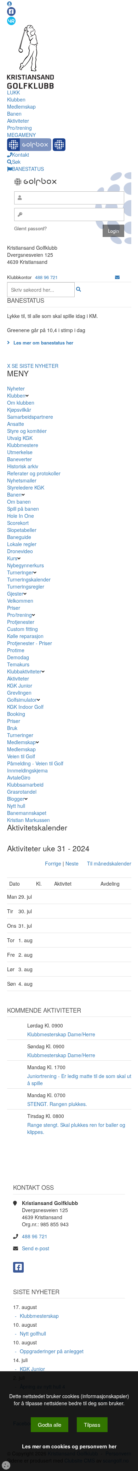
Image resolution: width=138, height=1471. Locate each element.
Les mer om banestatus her (43, 342)
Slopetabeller (21, 529)
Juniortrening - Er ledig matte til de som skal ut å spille (79, 1079)
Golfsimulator (22, 699)
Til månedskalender (109, 863)
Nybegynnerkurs (25, 565)
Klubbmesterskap (39, 1315)
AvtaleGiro (18, 777)
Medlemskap (21, 106)
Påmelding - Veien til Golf (35, 763)
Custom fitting (22, 628)
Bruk (12, 727)
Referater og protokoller (34, 473)
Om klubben (20, 402)
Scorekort (18, 522)
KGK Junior (19, 685)
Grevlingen (19, 692)
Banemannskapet (26, 812)
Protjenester (20, 621)
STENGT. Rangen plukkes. (57, 1103)
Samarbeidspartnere (30, 416)
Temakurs (18, 664)
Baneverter (19, 459)
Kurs (12, 558)
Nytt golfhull (33, 1333)
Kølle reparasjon (25, 635)
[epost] (117, 277)
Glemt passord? (30, 228)
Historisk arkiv (22, 466)
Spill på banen (23, 508)
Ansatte (15, 423)
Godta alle (49, 1424)
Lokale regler (21, 544)
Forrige (53, 863)
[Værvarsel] (11, 20)
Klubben (16, 99)
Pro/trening (19, 127)
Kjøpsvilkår (19, 409)
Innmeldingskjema (27, 770)
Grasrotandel (21, 791)
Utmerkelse (20, 452)
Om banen (19, 501)
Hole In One (20, 515)
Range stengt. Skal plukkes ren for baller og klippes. (76, 1128)
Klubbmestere (22, 444)
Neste (72, 863)
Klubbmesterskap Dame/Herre (61, 1034)
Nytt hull (16, 805)
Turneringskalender (29, 579)
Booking (16, 713)
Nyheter (16, 388)
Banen (14, 113)
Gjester (15, 593)
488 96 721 (46, 277)
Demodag (18, 657)
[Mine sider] (9, 3)
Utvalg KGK (20, 437)
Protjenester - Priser (29, 643)
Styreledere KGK (25, 487)
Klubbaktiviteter (24, 671)
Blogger (15, 798)
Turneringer (20, 572)
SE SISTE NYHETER (35, 365)
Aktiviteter (18, 120)
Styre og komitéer (27, 430)
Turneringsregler (25, 586)
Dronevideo (20, 551)
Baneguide (19, 536)
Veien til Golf (21, 756)
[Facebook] (11, 11)
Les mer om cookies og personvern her (69, 1446)
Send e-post (35, 1248)
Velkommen (20, 600)
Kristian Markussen (28, 819)
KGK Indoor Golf (25, 706)
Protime (15, 650)
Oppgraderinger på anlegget (52, 1351)
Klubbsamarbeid (25, 784)
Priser (13, 607)
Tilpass (92, 1424)
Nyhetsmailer (21, 480)
